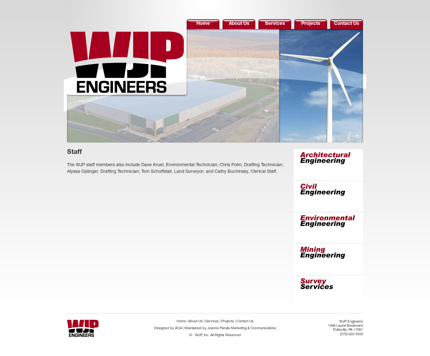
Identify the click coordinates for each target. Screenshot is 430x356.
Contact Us (346, 23)
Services (275, 23)
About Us (239, 23)
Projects (310, 23)
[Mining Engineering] (328, 260)
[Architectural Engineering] (328, 165)
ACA (178, 328)
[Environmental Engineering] (328, 228)
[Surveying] (328, 291)
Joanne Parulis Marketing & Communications (241, 328)
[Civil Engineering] (328, 197)
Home (203, 23)
